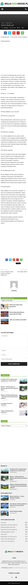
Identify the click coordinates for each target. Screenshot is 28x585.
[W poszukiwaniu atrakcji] (5, 513)
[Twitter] (16, 577)
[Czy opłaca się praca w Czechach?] (23, 405)
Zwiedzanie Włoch (8, 527)
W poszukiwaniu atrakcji (16, 511)
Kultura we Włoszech (9, 525)
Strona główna (4, 12)
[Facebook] (11, 577)
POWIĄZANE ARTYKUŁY (8, 298)
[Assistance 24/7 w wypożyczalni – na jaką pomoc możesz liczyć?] (23, 381)
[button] (26, 9)
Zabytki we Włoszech (9, 530)
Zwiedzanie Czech (9, 22)
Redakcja (6, 27)
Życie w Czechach (7, 541)
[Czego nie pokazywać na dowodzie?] (23, 412)
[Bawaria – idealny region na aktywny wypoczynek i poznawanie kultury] (23, 388)
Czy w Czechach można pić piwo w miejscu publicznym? (7, 273)
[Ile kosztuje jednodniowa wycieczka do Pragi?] (5, 314)
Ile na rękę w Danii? (22, 271)
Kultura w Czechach (9, 537)
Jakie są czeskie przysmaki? (17, 319)
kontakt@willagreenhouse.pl (20, 567)
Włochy (4, 534)
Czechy (3, 22)
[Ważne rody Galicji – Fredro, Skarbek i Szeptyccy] (5, 498)
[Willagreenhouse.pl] (14, 3)
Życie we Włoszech (8, 539)
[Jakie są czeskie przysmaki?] (5, 321)
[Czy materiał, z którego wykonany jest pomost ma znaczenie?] (5, 505)
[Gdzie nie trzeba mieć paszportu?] (5, 306)
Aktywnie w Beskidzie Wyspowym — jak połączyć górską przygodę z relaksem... (9, 396)
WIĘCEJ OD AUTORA (7, 300)
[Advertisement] (14, 58)
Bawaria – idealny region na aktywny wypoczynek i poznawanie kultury (9, 388)
